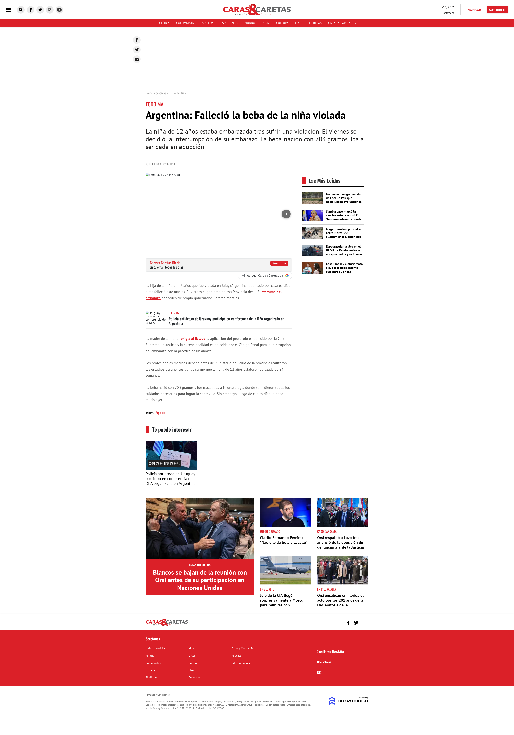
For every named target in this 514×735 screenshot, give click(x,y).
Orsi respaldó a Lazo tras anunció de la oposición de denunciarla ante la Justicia (340, 542)
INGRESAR (474, 10)
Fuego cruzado (270, 531)
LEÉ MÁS (174, 312)
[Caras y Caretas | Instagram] (50, 10)
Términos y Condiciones (158, 694)
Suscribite (279, 263)
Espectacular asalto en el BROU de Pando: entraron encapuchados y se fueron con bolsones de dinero (344, 252)
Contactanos (324, 662)
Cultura (282, 22)
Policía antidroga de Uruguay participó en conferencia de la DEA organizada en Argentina (226, 321)
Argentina (161, 412)
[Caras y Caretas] (167, 625)
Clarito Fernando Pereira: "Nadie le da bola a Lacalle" (283, 540)
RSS (319, 672)
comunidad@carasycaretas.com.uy (174, 704)
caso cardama (327, 531)
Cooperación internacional (164, 463)
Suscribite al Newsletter (330, 651)
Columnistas (185, 22)
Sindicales (230, 22)
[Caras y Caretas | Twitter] (40, 10)
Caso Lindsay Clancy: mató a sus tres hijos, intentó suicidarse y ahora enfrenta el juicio (344, 270)
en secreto (267, 589)
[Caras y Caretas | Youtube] (59, 10)
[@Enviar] (137, 59)
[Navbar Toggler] (11, 10)
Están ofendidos (200, 564)
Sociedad (209, 22)
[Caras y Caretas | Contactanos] (363, 622)
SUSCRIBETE (497, 10)
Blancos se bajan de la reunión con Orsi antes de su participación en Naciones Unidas (200, 580)
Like (298, 22)
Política (164, 22)
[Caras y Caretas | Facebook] (30, 10)
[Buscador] (21, 10)
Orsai (266, 22)
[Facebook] (137, 40)
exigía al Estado (193, 338)
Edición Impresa (241, 663)
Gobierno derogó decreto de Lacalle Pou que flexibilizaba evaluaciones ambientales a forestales (344, 200)
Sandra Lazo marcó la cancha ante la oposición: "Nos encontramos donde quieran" (343, 217)
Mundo (250, 22)
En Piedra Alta (326, 589)
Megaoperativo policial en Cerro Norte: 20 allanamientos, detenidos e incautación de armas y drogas (344, 236)
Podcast (236, 655)
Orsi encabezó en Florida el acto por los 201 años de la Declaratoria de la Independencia (340, 602)
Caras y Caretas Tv (342, 22)
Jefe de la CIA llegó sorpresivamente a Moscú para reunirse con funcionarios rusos (281, 602)
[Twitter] (137, 49)
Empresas (315, 22)
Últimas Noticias (155, 648)
